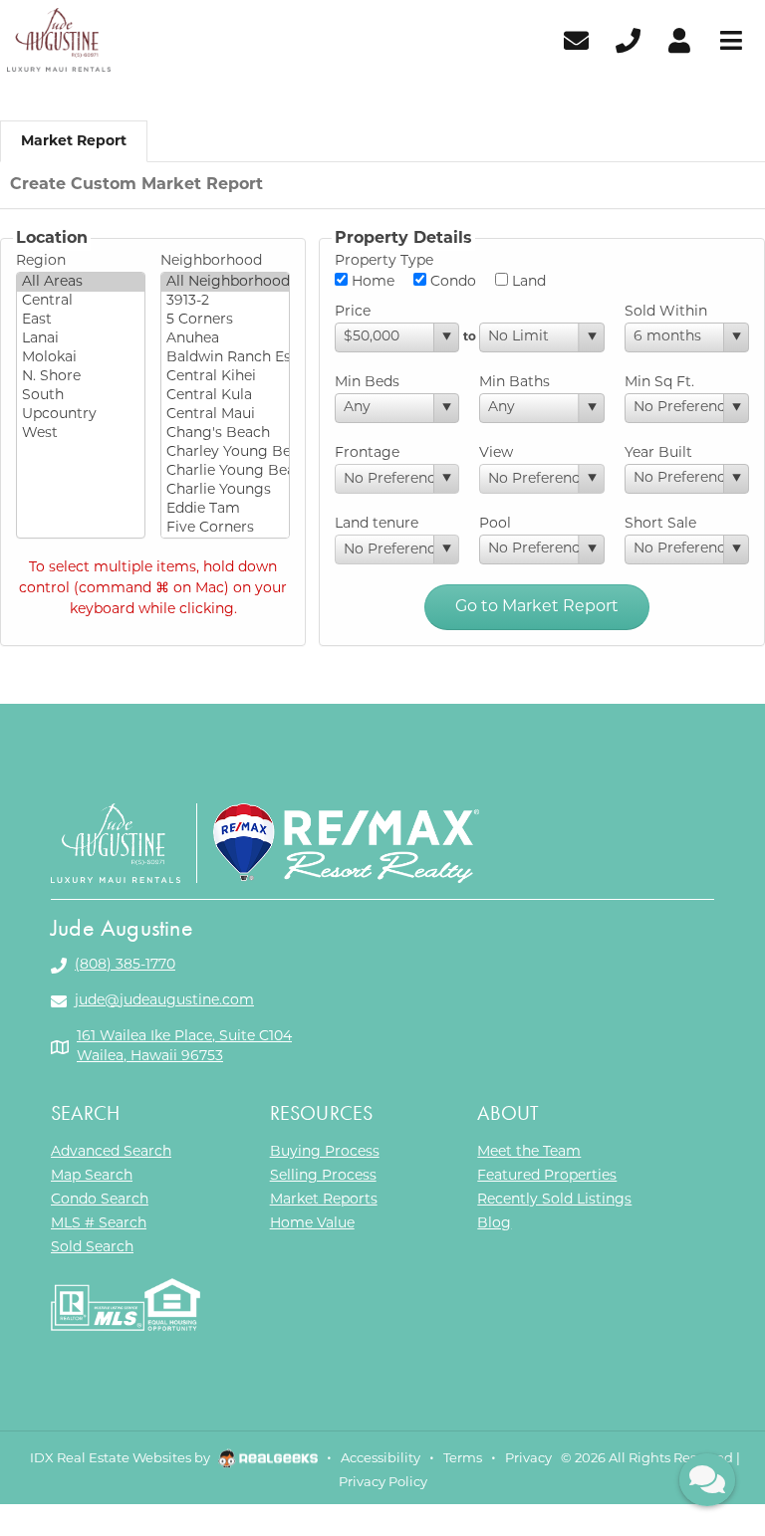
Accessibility (380, 1458)
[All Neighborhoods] (225, 282)
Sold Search (92, 1247)
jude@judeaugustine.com (164, 1000)
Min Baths (514, 382)
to (469, 337)
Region (41, 261)
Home (371, 282)
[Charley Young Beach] (225, 452)
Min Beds (367, 382)
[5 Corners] (225, 320)
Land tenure (376, 524)
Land (527, 282)
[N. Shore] (80, 376)
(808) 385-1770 (125, 965)
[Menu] (731, 40)
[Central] (80, 301)
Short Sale (660, 524)
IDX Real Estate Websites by (121, 1458)
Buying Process (325, 1152)
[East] (80, 320)
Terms (462, 1458)
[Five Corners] (225, 528)
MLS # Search (98, 1223)
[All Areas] (80, 282)
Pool (495, 524)
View (496, 453)
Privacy (528, 1458)
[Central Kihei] (225, 376)
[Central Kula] (225, 395)
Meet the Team (529, 1152)
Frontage (367, 453)
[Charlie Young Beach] (225, 471)
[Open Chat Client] (707, 1479)
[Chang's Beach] (225, 433)
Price (353, 312)
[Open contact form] (576, 40)
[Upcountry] (80, 414)
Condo (451, 282)
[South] (80, 395)
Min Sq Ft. (659, 382)
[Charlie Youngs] (225, 490)
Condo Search (99, 1200)
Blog (494, 1223)
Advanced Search (111, 1152)
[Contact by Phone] (628, 40)
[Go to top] (707, 1411)
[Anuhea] (225, 338)
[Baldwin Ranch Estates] (225, 357)
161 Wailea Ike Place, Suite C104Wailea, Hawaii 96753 (184, 1046)
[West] (80, 433)
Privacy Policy (383, 1482)
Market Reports (324, 1200)
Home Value (312, 1223)
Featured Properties (547, 1176)
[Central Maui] (225, 414)
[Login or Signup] (679, 40)
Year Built (658, 453)
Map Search (91, 1176)
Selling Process (323, 1176)
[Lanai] (80, 338)
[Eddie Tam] (225, 509)
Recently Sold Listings (554, 1200)
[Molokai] (80, 357)
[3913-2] (225, 301)
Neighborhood (211, 261)
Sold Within (666, 312)
